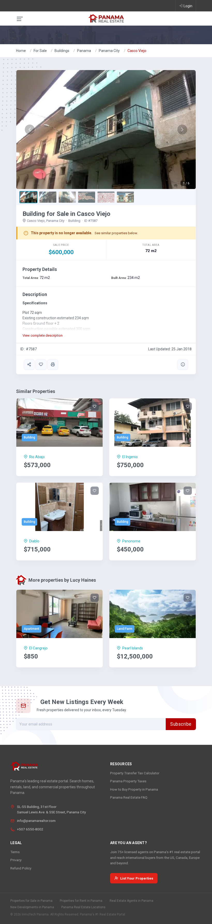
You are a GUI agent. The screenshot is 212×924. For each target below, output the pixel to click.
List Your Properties (136, 878)
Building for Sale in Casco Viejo (66, 213)
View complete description (42, 335)
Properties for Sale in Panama (31, 901)
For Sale (40, 51)
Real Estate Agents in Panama (131, 901)
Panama (84, 51)
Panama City (109, 51)
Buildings (62, 51)
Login (188, 6)
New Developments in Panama (32, 907)
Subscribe (181, 724)
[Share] (29, 364)
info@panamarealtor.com (36, 821)
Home (21, 51)
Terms (15, 852)
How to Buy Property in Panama (134, 789)
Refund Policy (20, 868)
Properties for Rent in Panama (81, 901)
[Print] (52, 364)
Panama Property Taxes (128, 781)
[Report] (182, 364)
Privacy (15, 860)
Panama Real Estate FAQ (128, 797)
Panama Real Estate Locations (83, 907)
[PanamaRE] (106, 18)
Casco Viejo (136, 51)
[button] (29, 129)
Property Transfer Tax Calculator (134, 773)
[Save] (40, 364)
